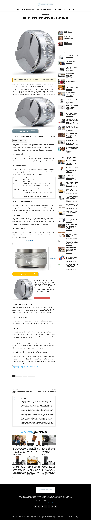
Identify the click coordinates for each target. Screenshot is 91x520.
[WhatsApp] (52, 26)
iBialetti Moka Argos (70, 80)
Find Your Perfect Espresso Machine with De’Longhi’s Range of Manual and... (71, 142)
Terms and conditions (60, 512)
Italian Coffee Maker (69, 57)
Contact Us (71, 9)
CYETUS (20, 375)
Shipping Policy (67, 512)
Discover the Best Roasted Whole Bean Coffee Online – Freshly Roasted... (71, 135)
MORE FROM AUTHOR (40, 432)
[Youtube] (55, 506)
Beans (23, 9)
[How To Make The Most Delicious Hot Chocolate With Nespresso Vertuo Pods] (61, 94)
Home (18, 9)
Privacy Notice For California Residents (19, 514)
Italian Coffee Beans (69, 123)
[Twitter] (46, 26)
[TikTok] (49, 506)
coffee (17, 375)
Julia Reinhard (67, 31)
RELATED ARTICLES (27, 432)
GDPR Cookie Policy (30, 514)
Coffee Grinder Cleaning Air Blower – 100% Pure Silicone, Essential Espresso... (72, 219)
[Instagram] (39, 506)
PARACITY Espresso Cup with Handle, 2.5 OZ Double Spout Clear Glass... (71, 191)
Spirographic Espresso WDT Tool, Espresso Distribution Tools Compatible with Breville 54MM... (71, 258)
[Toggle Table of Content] (24, 141)
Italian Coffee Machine (69, 70)
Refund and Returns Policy (16, 512)
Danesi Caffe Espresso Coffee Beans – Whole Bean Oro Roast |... (72, 87)
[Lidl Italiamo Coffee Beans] (61, 63)
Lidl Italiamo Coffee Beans (71, 61)
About (64, 9)
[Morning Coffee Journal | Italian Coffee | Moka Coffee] (45, 4)
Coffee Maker (58, 9)
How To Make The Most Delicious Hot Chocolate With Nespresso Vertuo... (72, 94)
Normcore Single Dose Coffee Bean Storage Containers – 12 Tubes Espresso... (72, 242)
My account (38, 512)
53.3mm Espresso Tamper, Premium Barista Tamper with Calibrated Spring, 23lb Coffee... (72, 250)
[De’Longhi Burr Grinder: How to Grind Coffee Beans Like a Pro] (61, 149)
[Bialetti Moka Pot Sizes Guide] (61, 57)
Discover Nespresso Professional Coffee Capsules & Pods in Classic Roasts (72, 113)
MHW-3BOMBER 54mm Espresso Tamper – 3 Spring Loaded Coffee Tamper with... (72, 184)
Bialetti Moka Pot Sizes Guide (72, 55)
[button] (77, 9)
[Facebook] (43, 26)
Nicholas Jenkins (40, 20)
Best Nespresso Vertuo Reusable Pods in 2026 (70, 74)
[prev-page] (13, 477)
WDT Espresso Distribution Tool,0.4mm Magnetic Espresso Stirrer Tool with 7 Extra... (72, 162)
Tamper (33, 375)
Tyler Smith (66, 42)
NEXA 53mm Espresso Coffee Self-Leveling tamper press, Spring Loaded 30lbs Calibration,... (71, 226)
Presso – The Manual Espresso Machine (47, 391)
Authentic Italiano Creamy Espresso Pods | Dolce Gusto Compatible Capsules (72, 121)
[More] (55, 26)
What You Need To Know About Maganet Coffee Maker (72, 106)
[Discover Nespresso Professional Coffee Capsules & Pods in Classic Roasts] (61, 113)
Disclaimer (33, 512)
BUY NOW (42, 298)
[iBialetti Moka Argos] (61, 81)
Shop (43, 514)
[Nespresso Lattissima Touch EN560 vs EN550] (61, 69)
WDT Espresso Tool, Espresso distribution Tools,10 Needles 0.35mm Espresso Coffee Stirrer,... (72, 169)
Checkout (36, 514)
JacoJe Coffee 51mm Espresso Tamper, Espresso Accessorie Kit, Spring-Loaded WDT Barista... (72, 198)
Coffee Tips (50, 9)
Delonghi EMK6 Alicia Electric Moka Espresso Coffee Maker (22, 391)
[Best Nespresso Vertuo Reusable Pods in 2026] (61, 75)
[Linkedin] (42, 506)
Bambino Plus (40, 160)
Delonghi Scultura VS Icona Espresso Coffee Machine (71, 100)
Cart (40, 514)
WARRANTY (54, 512)
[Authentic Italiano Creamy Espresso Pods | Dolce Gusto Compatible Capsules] (61, 121)
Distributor (25, 375)
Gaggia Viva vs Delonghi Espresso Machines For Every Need (72, 128)
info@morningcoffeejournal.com (48, 502)
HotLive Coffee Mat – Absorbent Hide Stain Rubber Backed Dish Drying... (72, 177)
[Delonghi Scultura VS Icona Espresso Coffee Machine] (61, 101)
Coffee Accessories (41, 9)
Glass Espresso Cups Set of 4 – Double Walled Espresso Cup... (72, 212)
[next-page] (15, 477)
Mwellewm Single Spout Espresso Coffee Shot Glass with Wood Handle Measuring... (71, 235)
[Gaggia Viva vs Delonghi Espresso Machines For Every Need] (61, 128)
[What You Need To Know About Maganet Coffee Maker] (61, 107)
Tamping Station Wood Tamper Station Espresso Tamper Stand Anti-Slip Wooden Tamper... (72, 266)
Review (29, 375)
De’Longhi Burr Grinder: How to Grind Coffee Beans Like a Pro (72, 149)
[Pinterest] (49, 26)
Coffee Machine (30, 9)
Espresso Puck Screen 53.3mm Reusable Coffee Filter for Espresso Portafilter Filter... (72, 206)
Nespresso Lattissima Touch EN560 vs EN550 (72, 68)
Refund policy (43, 512)
